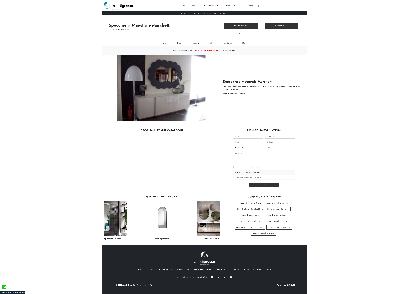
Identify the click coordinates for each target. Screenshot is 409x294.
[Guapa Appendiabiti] (241, 33)
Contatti (251, 5)
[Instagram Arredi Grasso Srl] (231, 277)
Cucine (151, 269)
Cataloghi (257, 269)
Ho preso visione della (247, 167)
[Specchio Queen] (281, 33)
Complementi (201, 13)
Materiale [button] (196, 43)
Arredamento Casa (165, 269)
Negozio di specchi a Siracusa (279, 227)
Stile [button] (210, 43)
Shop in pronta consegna (212, 5)
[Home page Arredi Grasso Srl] (118, 5)
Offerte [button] (244, 43)
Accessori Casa (189, 13)
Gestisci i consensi (19, 293)
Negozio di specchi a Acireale (276, 203)
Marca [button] (164, 43)
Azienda (184, 5)
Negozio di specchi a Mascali (276, 215)
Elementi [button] (179, 43)
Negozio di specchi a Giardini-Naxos (250, 227)
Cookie (8, 293)
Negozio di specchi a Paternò (278, 209)
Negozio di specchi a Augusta (263, 233)
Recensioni (221, 269)
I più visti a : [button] (227, 43)
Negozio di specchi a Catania (250, 203)
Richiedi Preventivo (241, 25)
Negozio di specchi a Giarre (250, 215)
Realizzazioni (231, 5)
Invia (264, 185)
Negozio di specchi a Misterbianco (250, 209)
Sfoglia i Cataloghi (281, 25)
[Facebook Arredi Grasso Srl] (225, 277)
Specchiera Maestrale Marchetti (218, 13)
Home (181, 13)
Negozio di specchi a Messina (250, 221)
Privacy (3, 293)
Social (242, 5)
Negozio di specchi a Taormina (276, 221)
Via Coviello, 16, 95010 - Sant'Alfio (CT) (192, 277)
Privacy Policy (254, 167)
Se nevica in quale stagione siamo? (247, 172)
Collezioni (195, 5)
